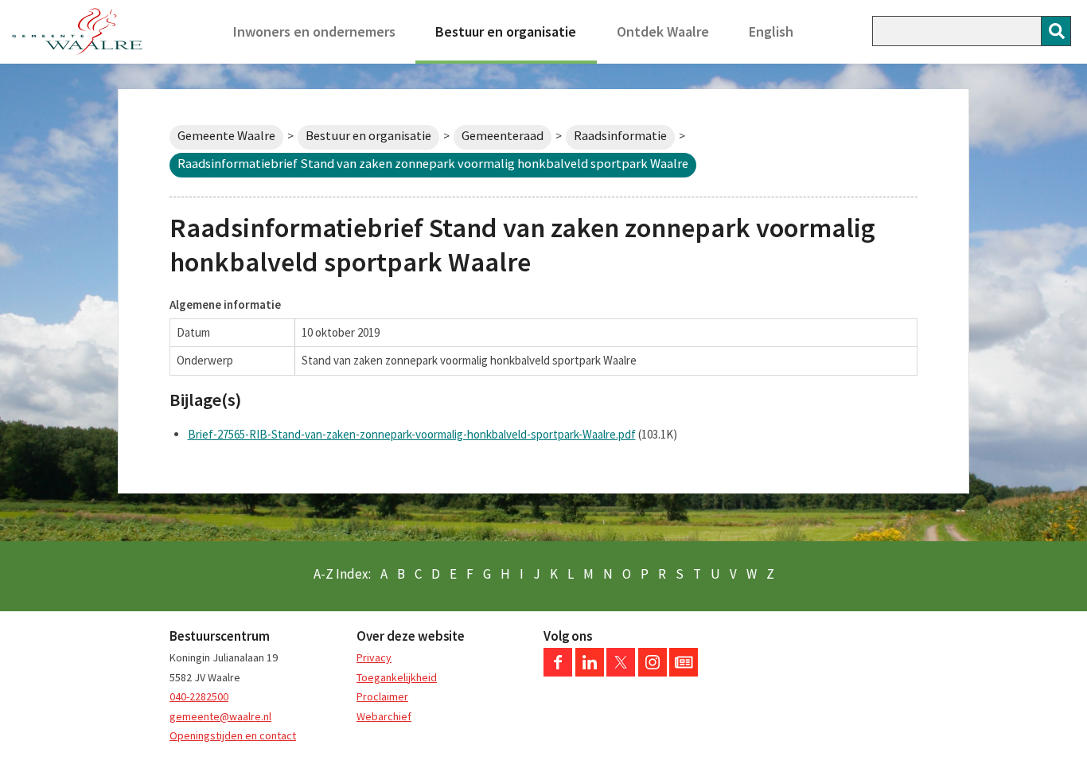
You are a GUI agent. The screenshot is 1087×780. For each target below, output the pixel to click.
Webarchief (383, 716)
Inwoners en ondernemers (314, 31)
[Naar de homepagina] (77, 32)
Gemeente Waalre (226, 135)
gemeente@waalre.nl (220, 716)
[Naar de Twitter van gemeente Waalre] (620, 672)
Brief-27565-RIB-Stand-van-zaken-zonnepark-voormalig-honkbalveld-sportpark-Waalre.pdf (412, 434)
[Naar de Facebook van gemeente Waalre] (558, 672)
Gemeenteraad (503, 135)
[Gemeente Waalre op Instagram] (652, 672)
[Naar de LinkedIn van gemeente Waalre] (589, 672)
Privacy (374, 657)
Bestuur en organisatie (505, 31)
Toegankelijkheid (396, 677)
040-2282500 (198, 696)
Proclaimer (382, 696)
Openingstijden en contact (232, 735)
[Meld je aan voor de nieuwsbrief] (683, 672)
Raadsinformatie (620, 135)
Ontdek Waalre (663, 31)
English (771, 31)
